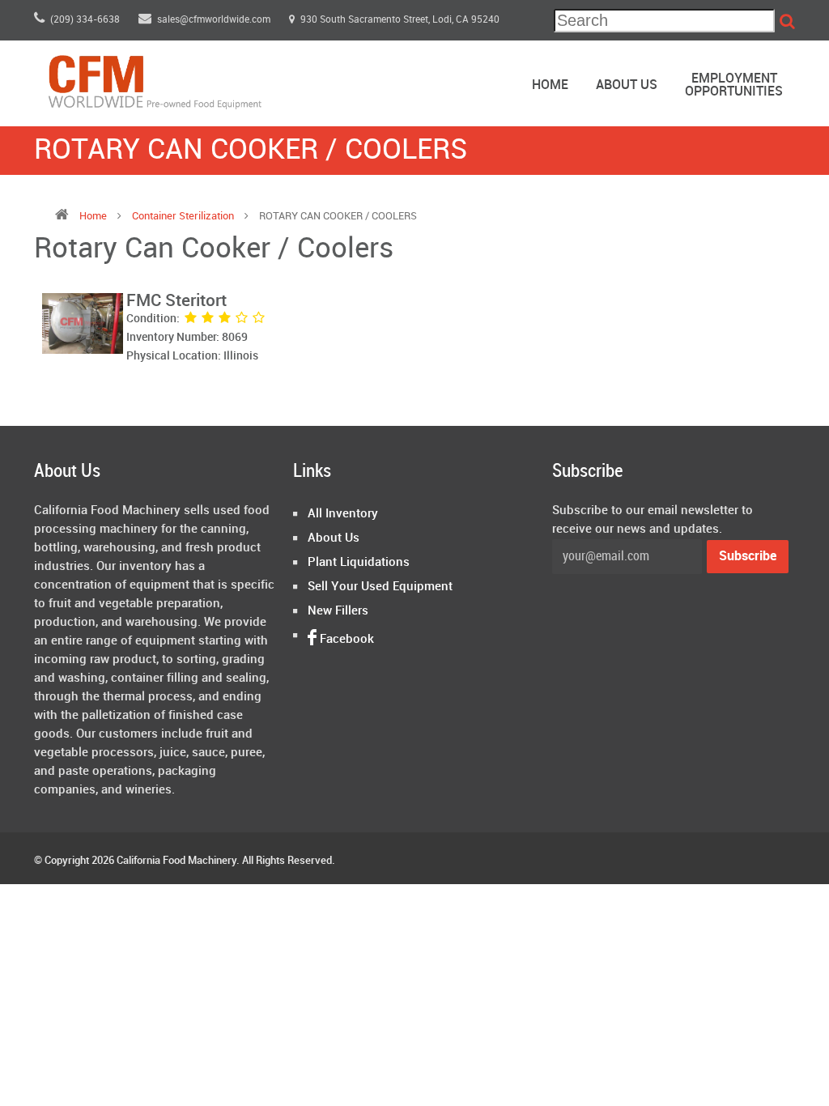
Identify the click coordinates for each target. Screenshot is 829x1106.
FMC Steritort (176, 301)
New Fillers (338, 611)
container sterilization (183, 216)
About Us (626, 85)
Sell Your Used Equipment (380, 587)
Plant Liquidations (359, 562)
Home (550, 85)
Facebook (345, 639)
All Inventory (343, 514)
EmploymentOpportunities (734, 85)
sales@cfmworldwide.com (215, 20)
